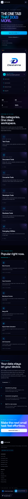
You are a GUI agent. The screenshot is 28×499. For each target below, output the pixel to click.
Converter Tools (4, 460)
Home (2, 471)
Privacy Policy (3, 481)
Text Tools (3, 456)
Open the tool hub (13, 33)
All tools (2, 473)
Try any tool (5, 382)
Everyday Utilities (4, 466)
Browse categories (13, 37)
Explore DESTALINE (13, 430)
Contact (2, 477)
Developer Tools (4, 462)
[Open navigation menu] (25, 2)
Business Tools (4, 464)
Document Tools (4, 458)
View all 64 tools (4, 257)
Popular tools (3, 475)
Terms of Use (3, 479)
